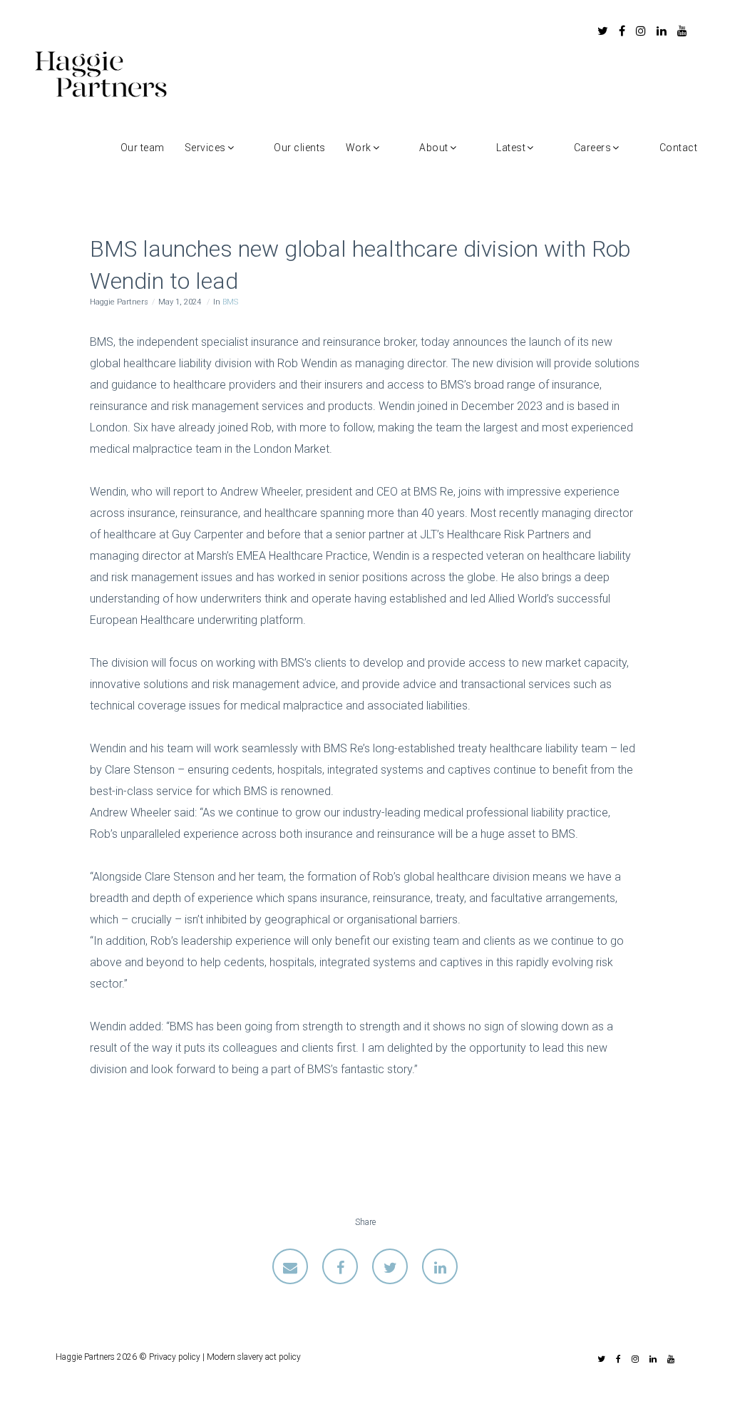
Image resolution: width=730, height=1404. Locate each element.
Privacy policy (174, 1357)
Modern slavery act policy (254, 1357)
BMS (230, 302)
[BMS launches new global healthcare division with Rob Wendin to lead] (290, 1266)
